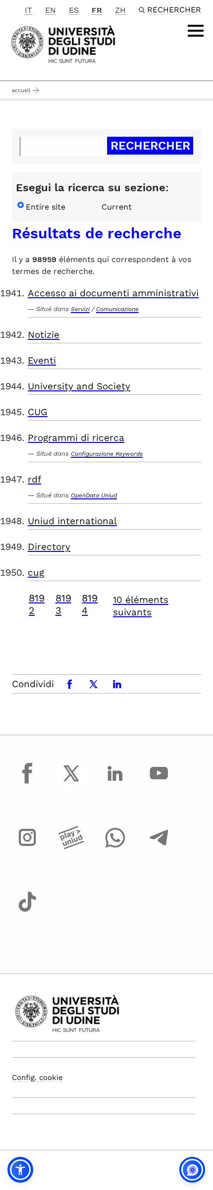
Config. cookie (37, 1077)
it (28, 10)
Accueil (21, 90)
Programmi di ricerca (76, 437)
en (50, 10)
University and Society (79, 386)
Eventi (42, 360)
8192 (37, 604)
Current (117, 207)
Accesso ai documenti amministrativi (113, 293)
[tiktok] (27, 910)
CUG (38, 412)
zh (120, 10)
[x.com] (71, 782)
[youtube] (159, 782)
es (74, 10)
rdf (34, 479)
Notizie (43, 334)
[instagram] (27, 846)
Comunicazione (117, 309)
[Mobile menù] (195, 30)
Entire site (45, 207)
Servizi (80, 309)
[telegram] (159, 846)
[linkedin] (115, 782)
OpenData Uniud (94, 495)
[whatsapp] (115, 846)
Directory (49, 546)
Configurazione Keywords (107, 453)
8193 (63, 604)
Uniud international (72, 521)
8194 (90, 604)
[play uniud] (71, 846)
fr (97, 10)
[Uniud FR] (63, 43)
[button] (20, 1169)
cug (36, 572)
